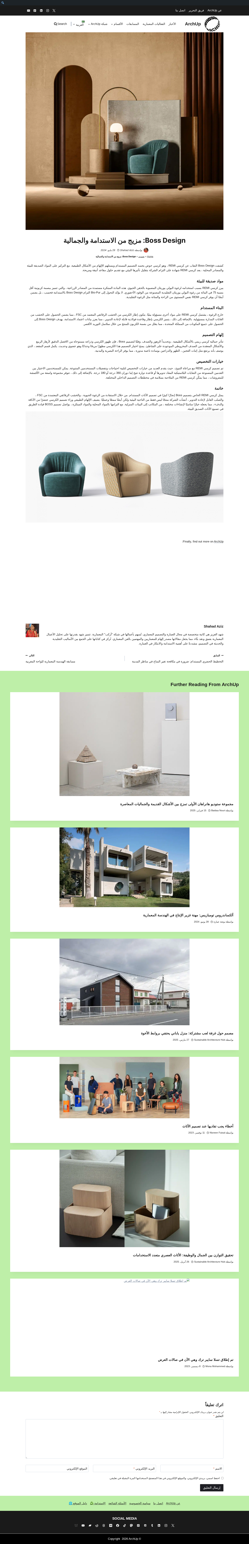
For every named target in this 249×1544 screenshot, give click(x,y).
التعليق (218, 1416)
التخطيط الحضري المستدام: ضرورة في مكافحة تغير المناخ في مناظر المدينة (177, 658)
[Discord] (145, 1525)
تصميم (141, 256)
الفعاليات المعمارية (154, 24)
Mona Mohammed (215, 1366)
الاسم (217, 1468)
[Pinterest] (35, 10)
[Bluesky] (76, 1525)
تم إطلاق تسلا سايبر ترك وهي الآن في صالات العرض (195, 1359)
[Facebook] (117, 1525)
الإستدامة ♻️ (98, 1503)
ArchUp (218, 541)
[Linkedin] (41, 10)
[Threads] (104, 1525)
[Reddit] (97, 1525)
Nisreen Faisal (217, 1132)
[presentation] (124, 744)
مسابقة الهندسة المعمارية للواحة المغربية (50, 658)
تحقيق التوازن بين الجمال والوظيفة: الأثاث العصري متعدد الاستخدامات (183, 1255)
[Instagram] (47, 10)
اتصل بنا (180, 10)
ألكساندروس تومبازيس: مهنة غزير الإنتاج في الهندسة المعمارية (188, 915)
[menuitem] (2, 2)
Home (150, 256)
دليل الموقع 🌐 (78, 1503)
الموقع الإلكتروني (77, 1468)
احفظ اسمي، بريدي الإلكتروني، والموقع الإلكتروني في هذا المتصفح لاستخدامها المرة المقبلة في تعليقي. (164, 1478)
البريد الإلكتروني (144, 1468)
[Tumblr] (152, 1525)
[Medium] (110, 1525)
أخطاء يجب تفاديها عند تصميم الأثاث (207, 1126)
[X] (54, 10)
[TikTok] (124, 1525)
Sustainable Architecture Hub (209, 1040)
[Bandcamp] (90, 1525)
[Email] (28, 10)
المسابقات (132, 24)
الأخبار (172, 24)
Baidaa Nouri (218, 810)
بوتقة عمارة (219, 922)
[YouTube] (83, 1525)
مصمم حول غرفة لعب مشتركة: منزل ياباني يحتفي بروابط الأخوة (187, 1033)
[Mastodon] (131, 1525)
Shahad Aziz (127, 250)
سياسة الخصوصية (139, 1503)
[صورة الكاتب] (146, 250)
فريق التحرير (196, 10)
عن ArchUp (215, 10)
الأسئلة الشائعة (117, 1503)
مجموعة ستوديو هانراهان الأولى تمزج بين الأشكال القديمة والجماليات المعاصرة (176, 804)
